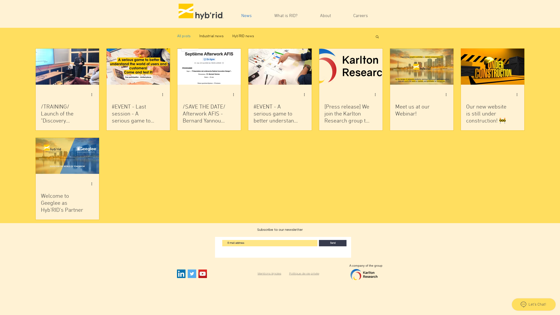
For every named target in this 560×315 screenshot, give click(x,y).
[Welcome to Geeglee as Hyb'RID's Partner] (67, 156)
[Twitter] (192, 274)
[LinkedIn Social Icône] (181, 274)
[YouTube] (202, 274)
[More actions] (93, 94)
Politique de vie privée (304, 273)
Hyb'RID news (243, 36)
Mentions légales (269, 273)
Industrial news (211, 36)
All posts (184, 36)
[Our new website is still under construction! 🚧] (492, 67)
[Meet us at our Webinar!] (421, 67)
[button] (377, 37)
